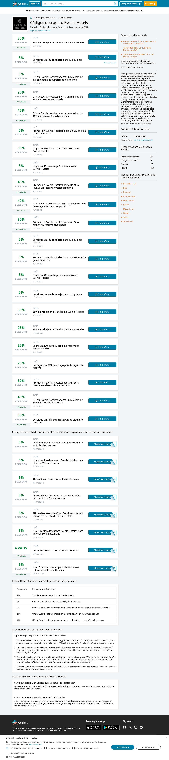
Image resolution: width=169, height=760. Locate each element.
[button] (56, 757)
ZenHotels (128, 221)
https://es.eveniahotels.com (40, 31)
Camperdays (129, 196)
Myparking (128, 209)
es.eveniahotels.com (143, 140)
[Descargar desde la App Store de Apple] (93, 727)
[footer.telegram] (141, 727)
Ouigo (126, 213)
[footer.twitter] (130, 727)
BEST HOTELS (129, 183)
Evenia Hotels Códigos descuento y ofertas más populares (139, 42)
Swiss (125, 217)
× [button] (166, 737)
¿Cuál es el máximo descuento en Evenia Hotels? (138, 55)
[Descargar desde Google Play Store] (111, 727)
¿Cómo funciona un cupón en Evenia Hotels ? (137, 49)
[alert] (84, 747)
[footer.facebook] (124, 727)
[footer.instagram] (135, 727)
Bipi (125, 188)
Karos (126, 204)
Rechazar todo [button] (148, 747)
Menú (34, 3)
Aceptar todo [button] (123, 747)
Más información (110, 63)
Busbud (126, 192)
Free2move (128, 200)
